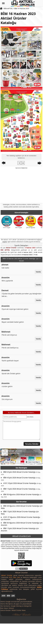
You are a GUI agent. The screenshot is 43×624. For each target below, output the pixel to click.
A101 (3, 596)
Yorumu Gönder (32, 444)
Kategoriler (28, 606)
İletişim (11, 608)
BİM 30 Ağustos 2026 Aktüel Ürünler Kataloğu (21, 494)
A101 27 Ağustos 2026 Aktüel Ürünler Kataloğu (21, 517)
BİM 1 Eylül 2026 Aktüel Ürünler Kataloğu (19, 489)
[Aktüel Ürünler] (23, 3)
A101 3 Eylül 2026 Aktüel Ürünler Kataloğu (19, 483)
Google (8, 602)
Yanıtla (38, 272)
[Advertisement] (21, 185)
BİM (8, 596)
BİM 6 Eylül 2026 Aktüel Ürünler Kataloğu (19, 472)
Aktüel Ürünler (11, 248)
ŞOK (13, 596)
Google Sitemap (16, 606)
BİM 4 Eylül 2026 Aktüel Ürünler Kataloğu (19, 477)
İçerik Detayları (21, 245)
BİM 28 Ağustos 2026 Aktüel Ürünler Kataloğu (21, 506)
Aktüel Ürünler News (19, 610)
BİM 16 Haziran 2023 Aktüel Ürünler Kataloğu (18, 18)
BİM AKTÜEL (8, 8)
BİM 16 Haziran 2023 (21, 8)
